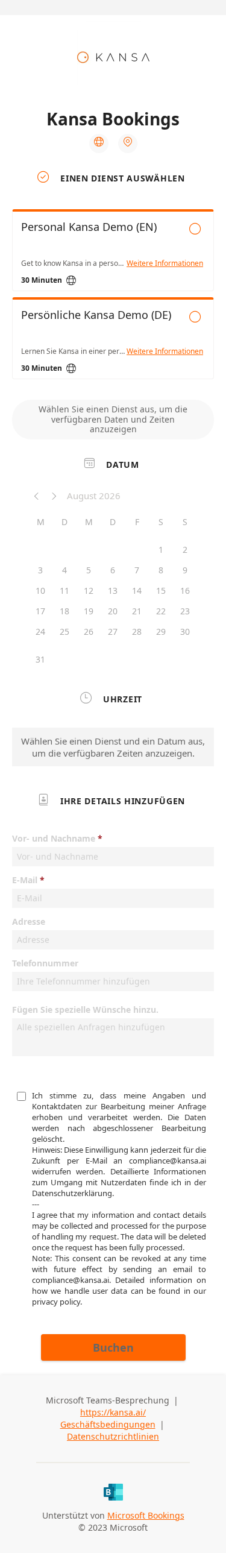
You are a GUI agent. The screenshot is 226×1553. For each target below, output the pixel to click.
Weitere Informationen (165, 263)
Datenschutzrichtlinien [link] (113, 1436)
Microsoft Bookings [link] (145, 1515)
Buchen (113, 1347)
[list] (113, 297)
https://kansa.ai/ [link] (113, 1412)
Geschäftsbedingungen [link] (107, 1424)
